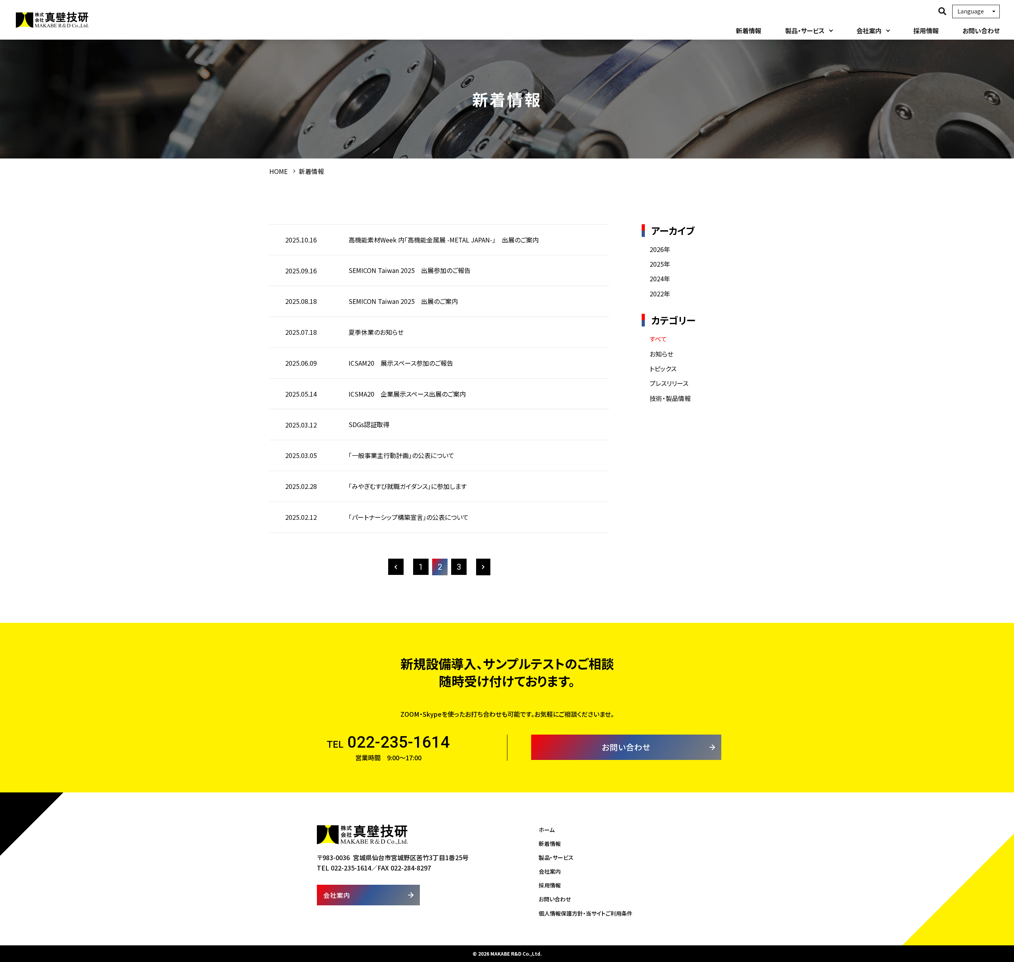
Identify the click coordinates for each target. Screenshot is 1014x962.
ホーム (547, 830)
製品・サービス (805, 30)
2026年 (660, 249)
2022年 (660, 293)
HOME (278, 171)
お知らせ (661, 353)
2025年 (660, 264)
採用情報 (926, 30)
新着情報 (748, 30)
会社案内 (869, 30)
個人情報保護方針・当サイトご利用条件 (586, 913)
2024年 (660, 278)
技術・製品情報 (670, 398)
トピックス (663, 368)
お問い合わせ (981, 30)
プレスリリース (669, 383)
